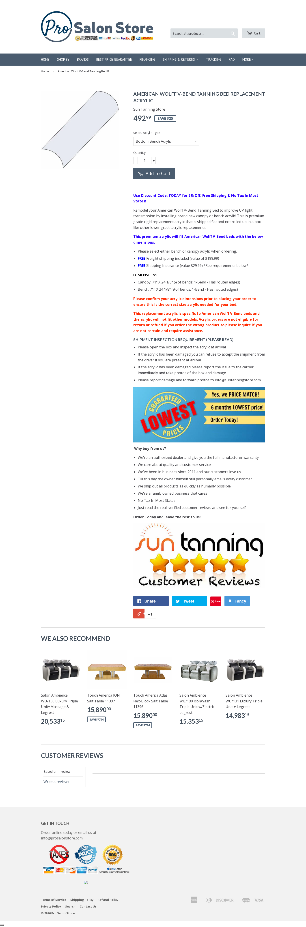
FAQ (232, 59)
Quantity (139, 152)
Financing (147, 59)
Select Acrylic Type (146, 133)
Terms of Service (53, 900)
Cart (257, 33)
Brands (83, 59)
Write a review (55, 781)
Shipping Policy (81, 900)
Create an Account (250, 22)
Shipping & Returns (179, 59)
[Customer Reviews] (199, 586)
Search (70, 906)
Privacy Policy (51, 906)
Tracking (213, 59)
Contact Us (88, 906)
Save (217, 601)
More (246, 59)
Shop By (63, 59)
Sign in (223, 22)
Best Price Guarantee (114, 59)
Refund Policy (108, 900)
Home (45, 59)
